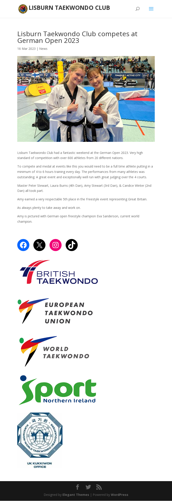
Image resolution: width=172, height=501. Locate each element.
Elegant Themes (75, 495)
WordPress (119, 495)
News (43, 48)
